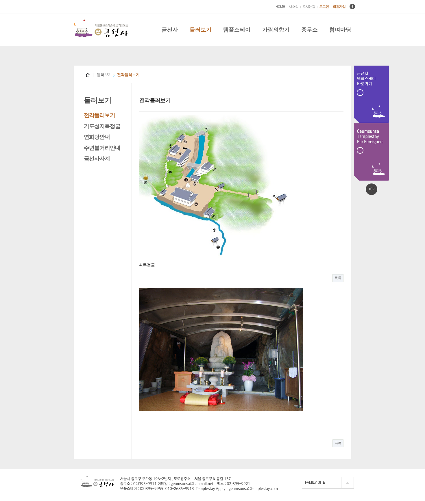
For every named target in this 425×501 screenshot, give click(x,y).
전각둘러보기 (99, 115)
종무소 (309, 30)
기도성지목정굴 (102, 126)
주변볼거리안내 (102, 148)
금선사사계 (97, 158)
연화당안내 (97, 137)
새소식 (293, 7)
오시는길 (308, 7)
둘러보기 (201, 30)
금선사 (170, 30)
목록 (338, 278)
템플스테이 (237, 30)
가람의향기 (276, 30)
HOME (280, 7)
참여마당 (340, 30)
